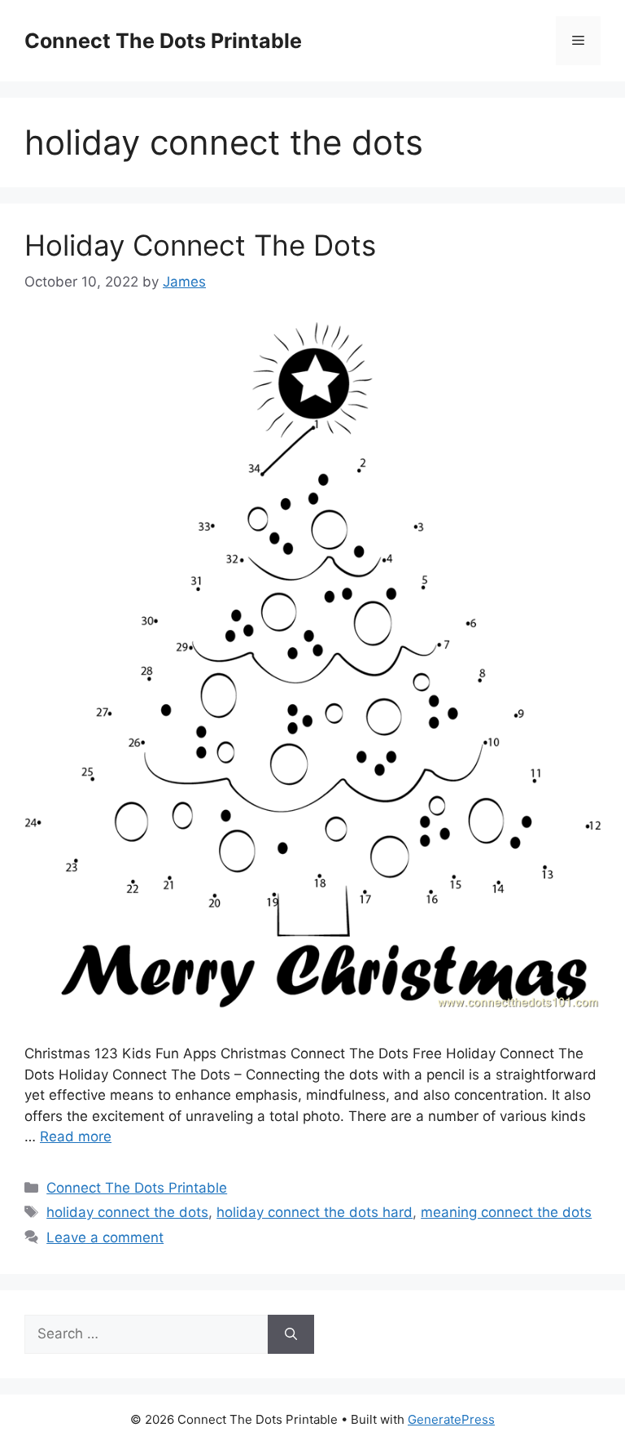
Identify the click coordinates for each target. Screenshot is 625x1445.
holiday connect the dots (127, 1212)
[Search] (291, 1334)
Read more (75, 1136)
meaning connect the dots (506, 1212)
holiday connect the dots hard (314, 1212)
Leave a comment (105, 1237)
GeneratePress (451, 1419)
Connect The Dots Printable (163, 40)
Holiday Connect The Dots (200, 245)
